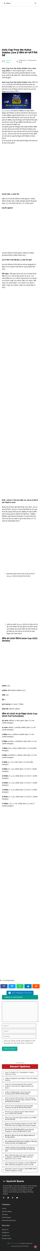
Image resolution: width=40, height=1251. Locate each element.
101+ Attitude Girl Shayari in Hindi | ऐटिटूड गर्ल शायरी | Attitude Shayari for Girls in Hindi (20, 1163)
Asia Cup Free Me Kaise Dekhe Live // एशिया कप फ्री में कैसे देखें (20, 1118)
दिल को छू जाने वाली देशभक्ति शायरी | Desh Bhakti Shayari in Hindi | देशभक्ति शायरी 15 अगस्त (19, 1130)
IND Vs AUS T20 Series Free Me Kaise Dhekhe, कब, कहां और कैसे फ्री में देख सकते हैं (19, 1106)
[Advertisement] (20, 28)
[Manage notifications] (35, 1246)
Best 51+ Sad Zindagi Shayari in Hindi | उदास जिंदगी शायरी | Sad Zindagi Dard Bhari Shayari (20, 1124)
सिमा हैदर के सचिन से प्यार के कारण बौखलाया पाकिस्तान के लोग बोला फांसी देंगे (20, 1136)
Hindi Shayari (6, 1217)
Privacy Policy (15, 1246)
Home (4, 1208)
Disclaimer (5, 1232)
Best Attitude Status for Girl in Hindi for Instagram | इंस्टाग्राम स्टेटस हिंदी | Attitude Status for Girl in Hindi (19, 1156)
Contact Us (6, 1235)
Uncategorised (8, 980)
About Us (5, 1229)
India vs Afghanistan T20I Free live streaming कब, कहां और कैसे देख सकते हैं (18, 1093)
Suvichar (5, 1214)
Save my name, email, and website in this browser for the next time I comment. (19, 1042)
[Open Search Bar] (35, 3)
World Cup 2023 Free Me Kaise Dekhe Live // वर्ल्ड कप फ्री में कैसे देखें (19, 1112)
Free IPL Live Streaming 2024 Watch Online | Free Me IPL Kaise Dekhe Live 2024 (19, 1086)
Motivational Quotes (9, 1220)
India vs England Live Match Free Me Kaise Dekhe (21, 1079)
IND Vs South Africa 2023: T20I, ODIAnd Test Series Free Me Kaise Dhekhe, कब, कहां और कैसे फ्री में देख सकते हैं (20, 1099)
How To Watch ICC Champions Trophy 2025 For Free (19, 1073)
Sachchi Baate (7, 1211)
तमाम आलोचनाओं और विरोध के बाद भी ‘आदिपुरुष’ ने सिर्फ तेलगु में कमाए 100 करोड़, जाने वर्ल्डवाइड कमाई (21, 1142)
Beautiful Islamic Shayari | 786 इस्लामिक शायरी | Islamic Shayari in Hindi (21, 1169)
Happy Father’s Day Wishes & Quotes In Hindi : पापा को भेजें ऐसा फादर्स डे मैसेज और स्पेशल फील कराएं (20, 1149)
